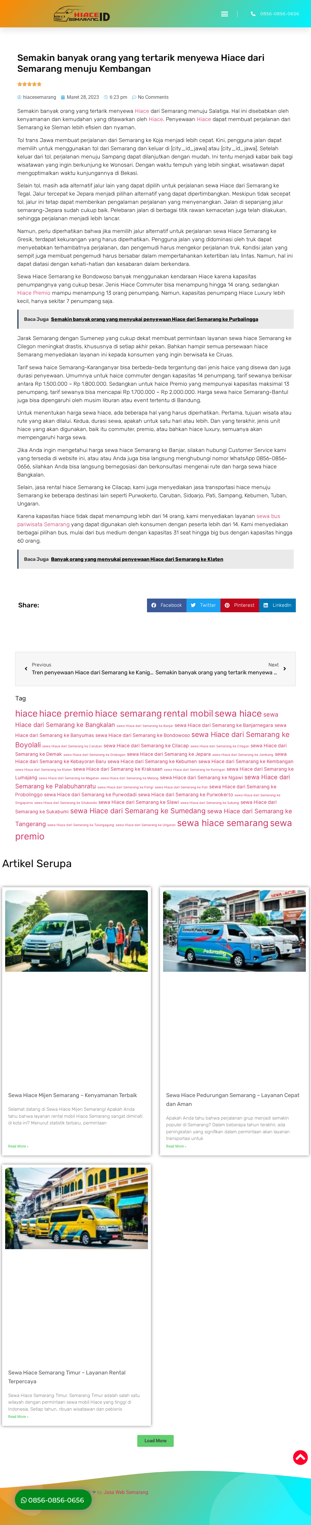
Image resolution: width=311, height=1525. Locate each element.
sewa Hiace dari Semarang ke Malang (130, 778)
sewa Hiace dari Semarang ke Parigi (125, 787)
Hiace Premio (33, 293)
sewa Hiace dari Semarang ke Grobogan (94, 755)
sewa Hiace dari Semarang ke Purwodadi (90, 794)
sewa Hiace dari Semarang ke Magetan (69, 778)
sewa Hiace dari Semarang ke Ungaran (146, 825)
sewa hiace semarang (222, 823)
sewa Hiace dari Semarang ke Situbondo (65, 803)
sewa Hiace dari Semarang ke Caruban (72, 746)
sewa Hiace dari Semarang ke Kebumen (152, 761)
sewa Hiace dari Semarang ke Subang (209, 803)
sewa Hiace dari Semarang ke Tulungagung (80, 825)
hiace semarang (128, 713)
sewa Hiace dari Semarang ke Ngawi (201, 777)
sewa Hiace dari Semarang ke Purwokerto (185, 794)
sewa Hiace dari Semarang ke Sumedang (138, 811)
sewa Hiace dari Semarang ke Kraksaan (117, 769)
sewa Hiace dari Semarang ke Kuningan (194, 770)
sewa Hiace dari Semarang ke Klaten (43, 770)
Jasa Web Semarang (126, 1492)
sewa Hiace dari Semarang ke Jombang (242, 755)
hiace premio (66, 713)
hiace (26, 713)
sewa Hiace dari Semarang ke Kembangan (245, 761)
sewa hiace (238, 713)
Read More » (18, 1146)
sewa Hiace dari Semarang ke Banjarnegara (224, 725)
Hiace (142, 111)
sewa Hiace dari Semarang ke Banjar (145, 726)
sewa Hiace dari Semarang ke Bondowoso (142, 735)
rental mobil (188, 713)
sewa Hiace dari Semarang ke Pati (181, 787)
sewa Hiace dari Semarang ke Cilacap (146, 746)
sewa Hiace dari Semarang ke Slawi (138, 802)
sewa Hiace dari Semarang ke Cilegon (219, 746)
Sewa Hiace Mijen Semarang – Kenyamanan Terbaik (72, 1095)
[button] (225, 13)
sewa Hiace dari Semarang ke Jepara (169, 754)
